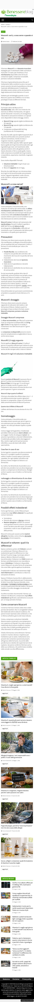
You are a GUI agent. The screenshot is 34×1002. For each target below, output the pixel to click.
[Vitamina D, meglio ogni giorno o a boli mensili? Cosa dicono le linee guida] (17, 672)
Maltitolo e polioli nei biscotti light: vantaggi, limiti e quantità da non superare (22, 919)
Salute (3, 31)
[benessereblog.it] (17, 13)
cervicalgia (4, 584)
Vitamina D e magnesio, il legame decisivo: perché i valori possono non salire (15, 792)
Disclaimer (16, 979)
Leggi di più (5, 693)
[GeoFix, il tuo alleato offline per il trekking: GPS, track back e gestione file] (5, 885)
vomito (24, 285)
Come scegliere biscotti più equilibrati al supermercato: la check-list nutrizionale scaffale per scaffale (22, 896)
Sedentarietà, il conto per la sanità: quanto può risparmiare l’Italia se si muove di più (22, 908)
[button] (32, 20)
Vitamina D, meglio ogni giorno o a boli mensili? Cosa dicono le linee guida (16, 686)
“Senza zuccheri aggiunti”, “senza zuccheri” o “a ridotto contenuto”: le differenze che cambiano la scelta (21, 952)
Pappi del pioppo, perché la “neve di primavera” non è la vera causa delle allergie (16, 827)
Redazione (6, 979)
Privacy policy (26, 979)
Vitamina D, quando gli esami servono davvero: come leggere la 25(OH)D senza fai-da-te (16, 721)
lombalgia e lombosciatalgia (19, 584)
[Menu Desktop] (3, 20)
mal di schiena (5, 224)
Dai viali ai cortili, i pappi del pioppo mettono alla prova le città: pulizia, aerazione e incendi (21, 965)
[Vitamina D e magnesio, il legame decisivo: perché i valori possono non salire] (17, 777)
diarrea (21, 520)
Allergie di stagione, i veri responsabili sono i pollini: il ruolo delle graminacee (15, 756)
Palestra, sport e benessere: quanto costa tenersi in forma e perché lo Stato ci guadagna (22, 940)
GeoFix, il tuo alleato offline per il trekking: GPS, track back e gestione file (22, 885)
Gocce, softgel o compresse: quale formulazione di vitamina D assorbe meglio (17, 862)
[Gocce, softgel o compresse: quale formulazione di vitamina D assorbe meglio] (17, 848)
